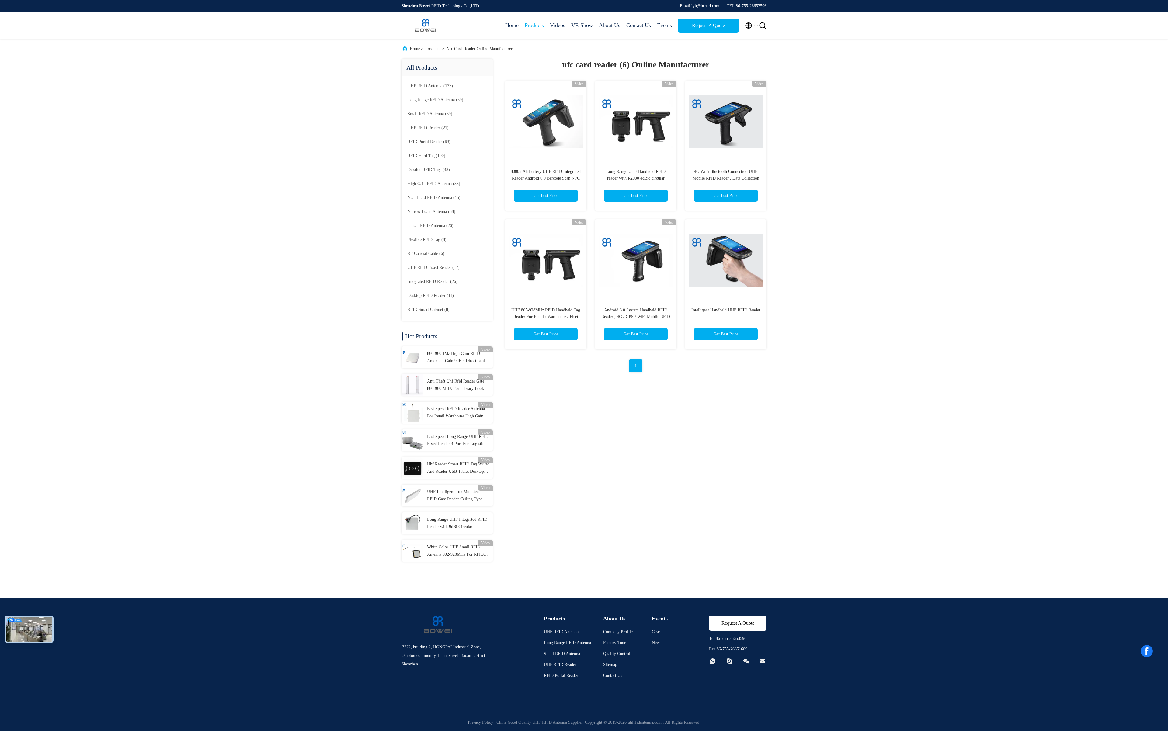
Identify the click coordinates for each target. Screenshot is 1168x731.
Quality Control (616, 653)
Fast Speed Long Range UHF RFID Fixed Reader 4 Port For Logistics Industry (457, 441)
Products (534, 25)
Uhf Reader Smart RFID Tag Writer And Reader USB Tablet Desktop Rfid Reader (458, 468)
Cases (656, 632)
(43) (429, 169)
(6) (426, 253)
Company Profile (618, 632)
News (656, 642)
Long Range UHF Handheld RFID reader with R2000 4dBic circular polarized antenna (636, 178)
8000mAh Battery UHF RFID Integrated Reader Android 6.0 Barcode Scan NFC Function (546, 178)
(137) (430, 86)
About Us (609, 25)
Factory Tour (614, 642)
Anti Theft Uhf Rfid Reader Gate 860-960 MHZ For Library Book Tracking (455, 385)
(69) (430, 114)
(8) (427, 239)
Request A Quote (708, 25)
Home (512, 25)
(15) (434, 197)
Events (664, 25)
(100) (426, 155)
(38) (431, 211)
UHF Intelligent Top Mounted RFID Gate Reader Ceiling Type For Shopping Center (454, 496)
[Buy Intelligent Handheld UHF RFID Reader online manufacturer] (726, 260)
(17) (434, 267)
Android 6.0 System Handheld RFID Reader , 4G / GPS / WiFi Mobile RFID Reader (635, 317)
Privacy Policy (480, 722)
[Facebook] (1147, 651)
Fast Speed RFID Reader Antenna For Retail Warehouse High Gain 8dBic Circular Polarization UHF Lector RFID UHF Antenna (456, 413)
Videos (557, 25)
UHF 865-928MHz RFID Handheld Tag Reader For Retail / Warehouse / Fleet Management (545, 317)
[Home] (425, 25)
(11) (431, 295)
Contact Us (638, 25)
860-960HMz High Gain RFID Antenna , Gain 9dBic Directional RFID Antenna (456, 358)
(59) (435, 100)
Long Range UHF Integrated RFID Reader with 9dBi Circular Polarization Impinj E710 (457, 523)
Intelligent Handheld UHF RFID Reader (725, 310)
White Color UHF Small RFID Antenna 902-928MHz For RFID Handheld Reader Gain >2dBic (455, 551)
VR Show (582, 25)
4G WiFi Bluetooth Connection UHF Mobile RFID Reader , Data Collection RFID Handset (726, 178)
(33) (434, 183)
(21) (428, 127)
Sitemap (610, 664)
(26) (431, 225)
